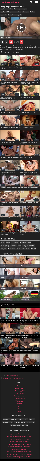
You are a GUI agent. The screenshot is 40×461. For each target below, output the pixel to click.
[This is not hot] (21, 42)
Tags (19, 411)
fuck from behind (25, 243)
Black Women (31, 422)
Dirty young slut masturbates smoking (19, 444)
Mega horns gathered (26, 157)
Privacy (19, 386)
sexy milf (3, 249)
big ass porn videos (20, 9)
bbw (27, 12)
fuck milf (13, 246)
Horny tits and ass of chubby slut (10, 187)
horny (2, 243)
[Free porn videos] (10, 4)
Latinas (21, 419)
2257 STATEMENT (19, 393)
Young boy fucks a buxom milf (29, 202)
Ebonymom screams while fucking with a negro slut (8, 97)
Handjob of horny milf (26, 97)
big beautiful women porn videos (11, 12)
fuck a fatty (11, 15)
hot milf (33, 249)
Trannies (17, 422)
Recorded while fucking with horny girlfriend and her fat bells (29, 173)
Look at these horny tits (7, 142)
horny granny (5, 246)
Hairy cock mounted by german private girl (19, 454)
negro (8, 243)
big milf (19, 15)
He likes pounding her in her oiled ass (19, 446)
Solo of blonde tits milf (7, 218)
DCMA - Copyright (19, 391)
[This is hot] (11, 42)
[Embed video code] (6, 42)
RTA (19, 408)
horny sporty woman (23, 249)
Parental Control (19, 396)
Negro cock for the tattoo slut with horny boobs (29, 82)
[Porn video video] (2, 42)
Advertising (19, 403)
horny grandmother (28, 246)
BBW (26, 419)
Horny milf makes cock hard (28, 112)
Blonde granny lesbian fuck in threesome (19, 434)
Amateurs (6, 419)
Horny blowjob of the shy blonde (10, 127)
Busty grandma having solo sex (19, 439)
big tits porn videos (7, 9)
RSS (19, 406)
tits (23, 12)
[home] (2, 375)
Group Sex (14, 419)
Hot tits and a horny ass (27, 127)
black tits (4, 15)
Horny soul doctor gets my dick (9, 157)
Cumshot (5, 422)
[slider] (20, 37)
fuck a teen (11, 249)
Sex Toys (25, 425)
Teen (11, 422)
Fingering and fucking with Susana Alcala (19, 457)
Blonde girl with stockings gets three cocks (19, 451)
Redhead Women (15, 425)
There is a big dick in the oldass (19, 441)
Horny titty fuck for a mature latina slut (19, 436)
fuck (19, 246)
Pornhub (31, 419)
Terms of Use (19, 388)
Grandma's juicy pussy (19, 449)
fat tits (32, 12)
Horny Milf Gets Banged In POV (9, 112)
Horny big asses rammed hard (29, 187)
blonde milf (15, 243)
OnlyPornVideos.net (19, 398)
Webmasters (19, 401)
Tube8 (23, 422)
